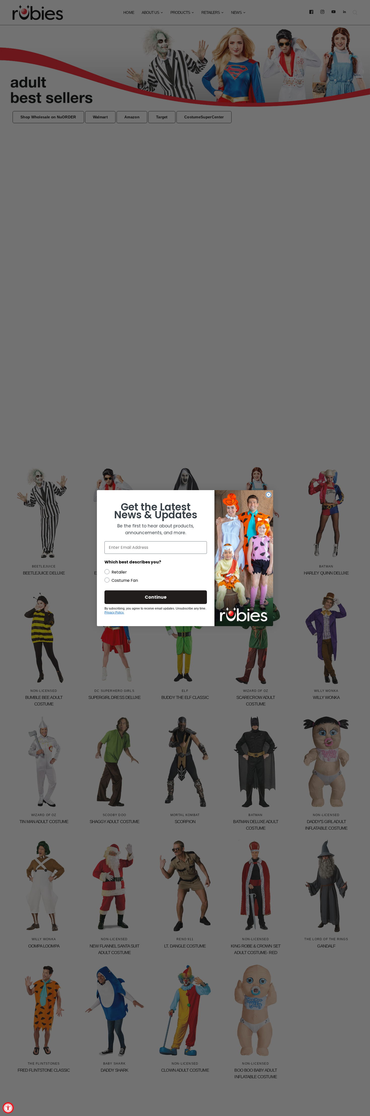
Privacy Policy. (114, 612)
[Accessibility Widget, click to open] (8, 1107)
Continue (156, 597)
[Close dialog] (268, 494)
